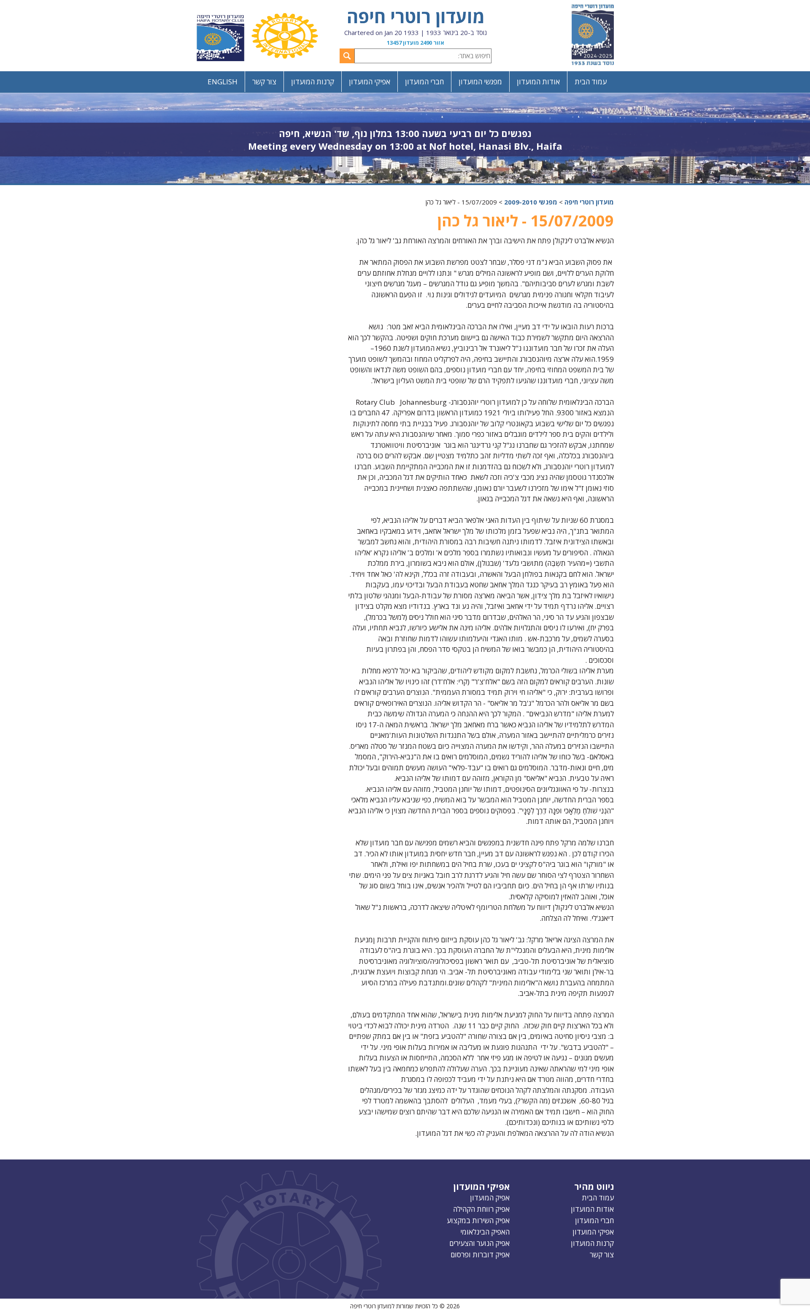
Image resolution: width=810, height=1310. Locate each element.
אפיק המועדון (490, 1197)
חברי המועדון (424, 81)
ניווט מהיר (594, 1186)
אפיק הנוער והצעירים (479, 1243)
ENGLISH (223, 81)
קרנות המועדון (312, 81)
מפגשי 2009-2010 (530, 202)
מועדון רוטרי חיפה (416, 16)
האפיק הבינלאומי (485, 1232)
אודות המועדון (538, 81)
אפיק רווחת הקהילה (481, 1209)
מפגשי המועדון (480, 81)
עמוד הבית (591, 81)
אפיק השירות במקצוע (478, 1220)
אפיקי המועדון (369, 81)
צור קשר (264, 81)
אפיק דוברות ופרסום (480, 1254)
